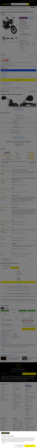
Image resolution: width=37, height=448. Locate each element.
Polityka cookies (3, 443)
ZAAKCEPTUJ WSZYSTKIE (30, 445)
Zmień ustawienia (19, 445)
